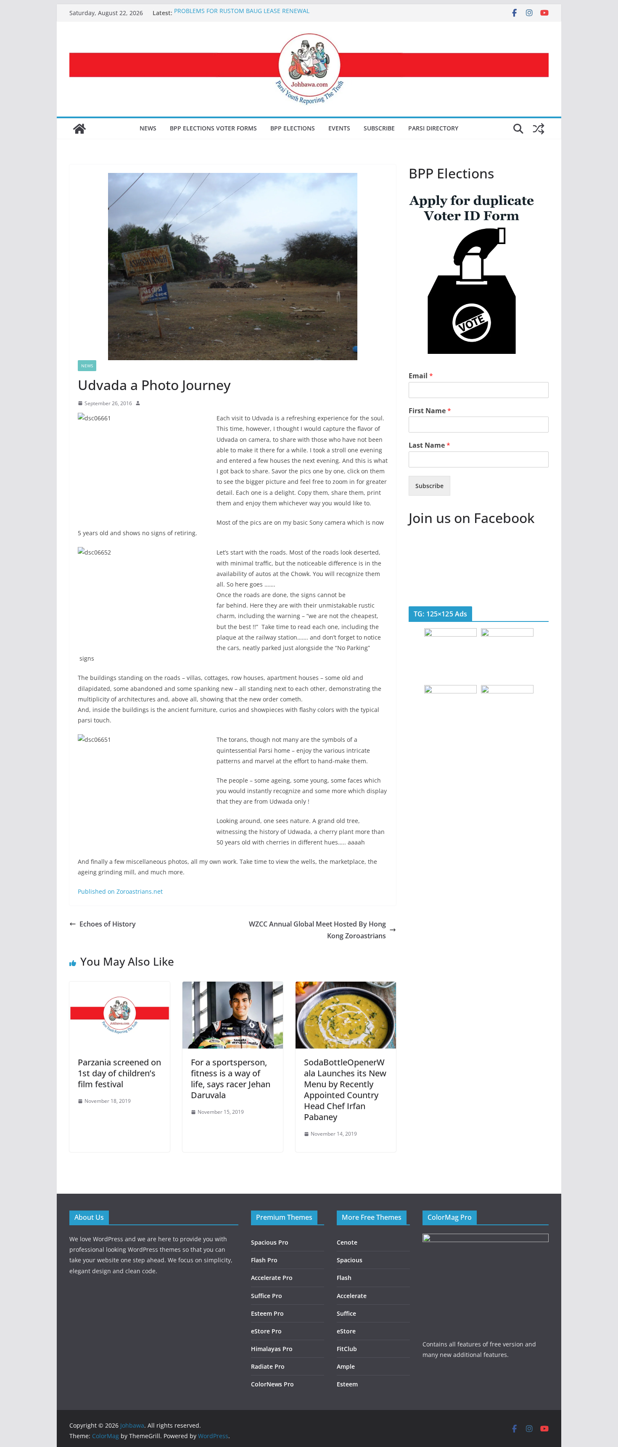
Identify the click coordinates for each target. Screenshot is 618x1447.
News (148, 128)
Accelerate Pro (272, 1278)
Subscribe (379, 128)
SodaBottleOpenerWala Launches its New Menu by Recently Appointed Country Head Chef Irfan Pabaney (345, 1090)
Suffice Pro (266, 1296)
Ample (346, 1366)
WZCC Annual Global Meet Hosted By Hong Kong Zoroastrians (317, 930)
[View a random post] (538, 129)
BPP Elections (292, 128)
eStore (346, 1331)
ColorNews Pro (272, 1384)
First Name (430, 410)
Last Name (429, 445)
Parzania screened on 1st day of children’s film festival (119, 1073)
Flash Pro (264, 1260)
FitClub (347, 1349)
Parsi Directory (433, 128)
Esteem (347, 1384)
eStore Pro (266, 1331)
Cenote (347, 1242)
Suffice (346, 1313)
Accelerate (352, 1296)
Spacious (349, 1260)
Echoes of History (107, 924)
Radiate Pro (268, 1366)
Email (421, 376)
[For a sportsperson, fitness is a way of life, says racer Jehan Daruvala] (232, 987)
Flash (344, 1278)
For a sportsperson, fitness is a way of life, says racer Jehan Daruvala (230, 1079)
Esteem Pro (267, 1313)
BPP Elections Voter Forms (213, 128)
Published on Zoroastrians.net (120, 891)
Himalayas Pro (272, 1349)
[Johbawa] (79, 129)
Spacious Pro (269, 1242)
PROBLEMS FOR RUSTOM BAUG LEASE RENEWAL (241, 13)
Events (339, 128)
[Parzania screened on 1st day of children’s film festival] (119, 987)
